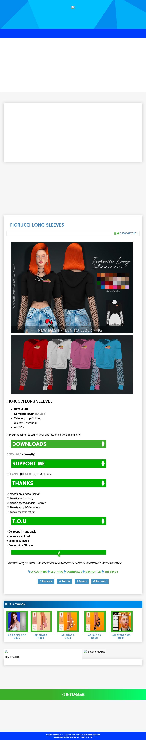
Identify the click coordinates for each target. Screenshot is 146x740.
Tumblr (82, 581)
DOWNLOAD (13, 454)
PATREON (29, 474)
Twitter (65, 581)
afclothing (39, 571)
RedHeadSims (53, 734)
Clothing (56, 571)
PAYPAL (15, 474)
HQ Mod (40, 413)
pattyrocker (84, 737)
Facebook (46, 581)
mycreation (93, 571)
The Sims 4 (111, 571)
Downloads (74, 571)
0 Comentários (96, 652)
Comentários (12, 657)
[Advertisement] (73, 65)
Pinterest (101, 581)
